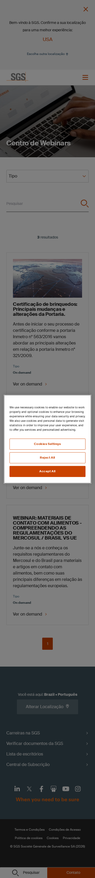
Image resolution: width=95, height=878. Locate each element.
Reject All (47, 458)
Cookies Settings (47, 444)
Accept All (47, 471)
